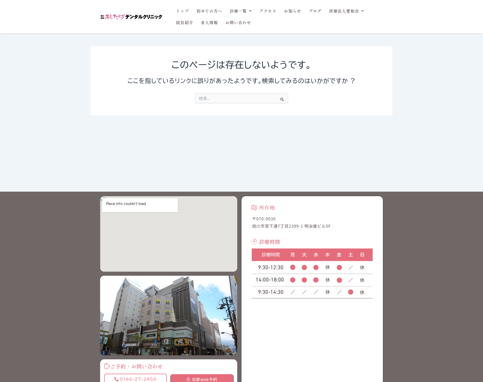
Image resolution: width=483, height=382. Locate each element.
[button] (241, 11)
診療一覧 (238, 11)
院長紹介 (184, 22)
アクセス (267, 11)
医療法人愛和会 (344, 11)
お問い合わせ (238, 22)
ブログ (315, 11)
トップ (182, 11)
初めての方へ (209, 11)
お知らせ (292, 11)
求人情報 (209, 22)
